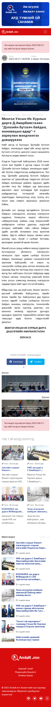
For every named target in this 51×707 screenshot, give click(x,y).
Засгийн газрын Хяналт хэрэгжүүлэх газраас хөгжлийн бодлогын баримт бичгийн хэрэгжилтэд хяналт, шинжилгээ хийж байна (25, 408)
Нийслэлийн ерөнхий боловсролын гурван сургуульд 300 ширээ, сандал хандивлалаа (28, 640)
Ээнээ (6, 464)
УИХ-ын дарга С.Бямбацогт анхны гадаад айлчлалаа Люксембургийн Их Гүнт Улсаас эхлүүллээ (31, 608)
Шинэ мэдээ (8, 536)
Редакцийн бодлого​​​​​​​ (25, 672)
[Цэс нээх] (45, 32)
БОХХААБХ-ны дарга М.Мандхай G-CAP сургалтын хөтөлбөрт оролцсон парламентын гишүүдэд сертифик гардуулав (11, 510)
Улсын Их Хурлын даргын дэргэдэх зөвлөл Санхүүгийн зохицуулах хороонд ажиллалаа (25, 384)
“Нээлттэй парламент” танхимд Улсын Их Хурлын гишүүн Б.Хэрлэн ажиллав (31, 624)
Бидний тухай (25, 668)
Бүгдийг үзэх (44, 537)
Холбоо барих (25, 675)
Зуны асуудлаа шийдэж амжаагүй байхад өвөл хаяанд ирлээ (37, 510)
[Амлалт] (25, 657)
